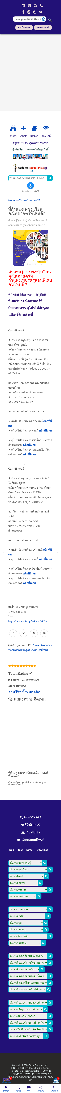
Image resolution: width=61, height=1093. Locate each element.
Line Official (40, 1073)
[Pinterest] (34, 12)
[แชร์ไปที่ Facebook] (13, 633)
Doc (11, 850)
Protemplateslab (31, 1071)
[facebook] (23, 12)
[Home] (23, 6)
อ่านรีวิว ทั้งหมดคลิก (24, 692)
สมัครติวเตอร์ (43, 27)
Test (20, 850)
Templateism (15, 1071)
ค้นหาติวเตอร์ (32, 817)
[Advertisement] (30, 71)
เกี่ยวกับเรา (32, 832)
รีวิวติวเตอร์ (32, 824)
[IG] (28, 12)
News (29, 850)
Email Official (24, 1073)
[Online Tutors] (46, 128)
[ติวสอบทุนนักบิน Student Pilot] (30, 171)
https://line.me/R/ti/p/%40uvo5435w (27, 621)
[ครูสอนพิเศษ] (30, 159)
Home (11, 200)
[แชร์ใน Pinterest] (34, 633)
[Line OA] (35, 6)
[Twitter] (40, 12)
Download (42, 850)
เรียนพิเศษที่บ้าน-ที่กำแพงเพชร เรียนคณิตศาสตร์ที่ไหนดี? (30, 1076)
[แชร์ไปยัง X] (23, 633)
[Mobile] (41, 6)
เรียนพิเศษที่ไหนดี (32, 840)
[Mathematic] (23, 128)
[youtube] (29, 6)
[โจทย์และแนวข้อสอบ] (56, 1081)
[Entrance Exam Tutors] (34, 128)
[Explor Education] (13, 128)
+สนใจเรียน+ (24, 27)
